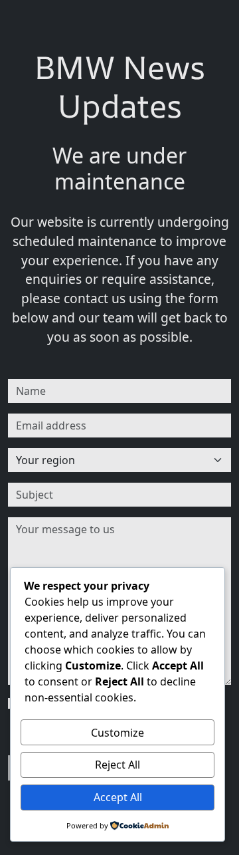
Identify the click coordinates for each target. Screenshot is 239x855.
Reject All (117, 764)
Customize (117, 732)
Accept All (118, 797)
